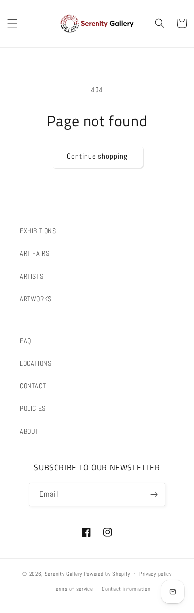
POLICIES (33, 408)
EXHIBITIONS (38, 230)
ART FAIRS (34, 253)
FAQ (25, 340)
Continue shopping (97, 156)
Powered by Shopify (107, 573)
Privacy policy (155, 573)
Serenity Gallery (63, 573)
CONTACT (33, 385)
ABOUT (29, 431)
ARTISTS (31, 276)
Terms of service (73, 588)
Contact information (126, 588)
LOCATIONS (35, 363)
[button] (12, 23)
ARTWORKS (36, 298)
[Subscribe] (154, 494)
